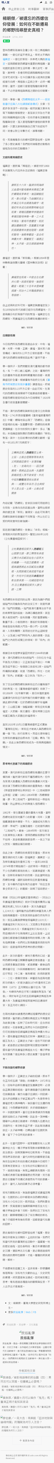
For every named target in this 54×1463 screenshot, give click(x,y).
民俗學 (22, 1324)
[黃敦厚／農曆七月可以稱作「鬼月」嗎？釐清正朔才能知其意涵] (27, 1400)
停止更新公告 (16, 9)
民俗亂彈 (6, 36)
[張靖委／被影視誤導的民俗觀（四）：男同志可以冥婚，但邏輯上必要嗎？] (27, 1379)
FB (34, 1312)
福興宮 (6, 59)
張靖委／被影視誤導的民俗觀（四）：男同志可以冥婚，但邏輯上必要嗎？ (27, 1388)
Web (28, 1312)
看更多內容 (28, 1440)
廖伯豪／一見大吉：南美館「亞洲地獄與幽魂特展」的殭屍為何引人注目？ (27, 1428)
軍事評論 (48, 9)
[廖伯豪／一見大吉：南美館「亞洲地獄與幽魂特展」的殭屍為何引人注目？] (27, 1420)
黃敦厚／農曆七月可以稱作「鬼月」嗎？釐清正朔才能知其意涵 (26, 1408)
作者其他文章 (27, 1371)
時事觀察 (33, 9)
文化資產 (33, 1324)
